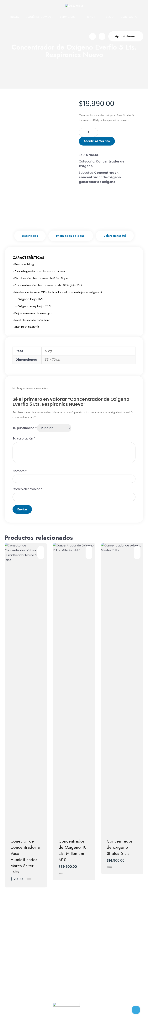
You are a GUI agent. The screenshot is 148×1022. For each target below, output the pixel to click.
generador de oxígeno (97, 182)
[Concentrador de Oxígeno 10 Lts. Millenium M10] (74, 687)
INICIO (14, 17)
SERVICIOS (67, 17)
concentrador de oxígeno (100, 177)
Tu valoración (24, 438)
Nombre (20, 471)
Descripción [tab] (30, 236)
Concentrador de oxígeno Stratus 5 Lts (120, 847)
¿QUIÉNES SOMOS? (39, 17)
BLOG (110, 17)
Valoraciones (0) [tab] (114, 236)
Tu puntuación (25, 428)
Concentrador (106, 172)
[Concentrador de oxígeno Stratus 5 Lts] (122, 687)
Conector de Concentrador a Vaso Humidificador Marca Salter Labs (25, 856)
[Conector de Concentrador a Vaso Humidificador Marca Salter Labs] (26, 687)
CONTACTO (129, 17)
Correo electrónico (28, 489)
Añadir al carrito (97, 141)
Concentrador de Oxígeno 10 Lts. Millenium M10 (73, 850)
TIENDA (90, 17)
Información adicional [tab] (70, 236)
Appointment (126, 36)
